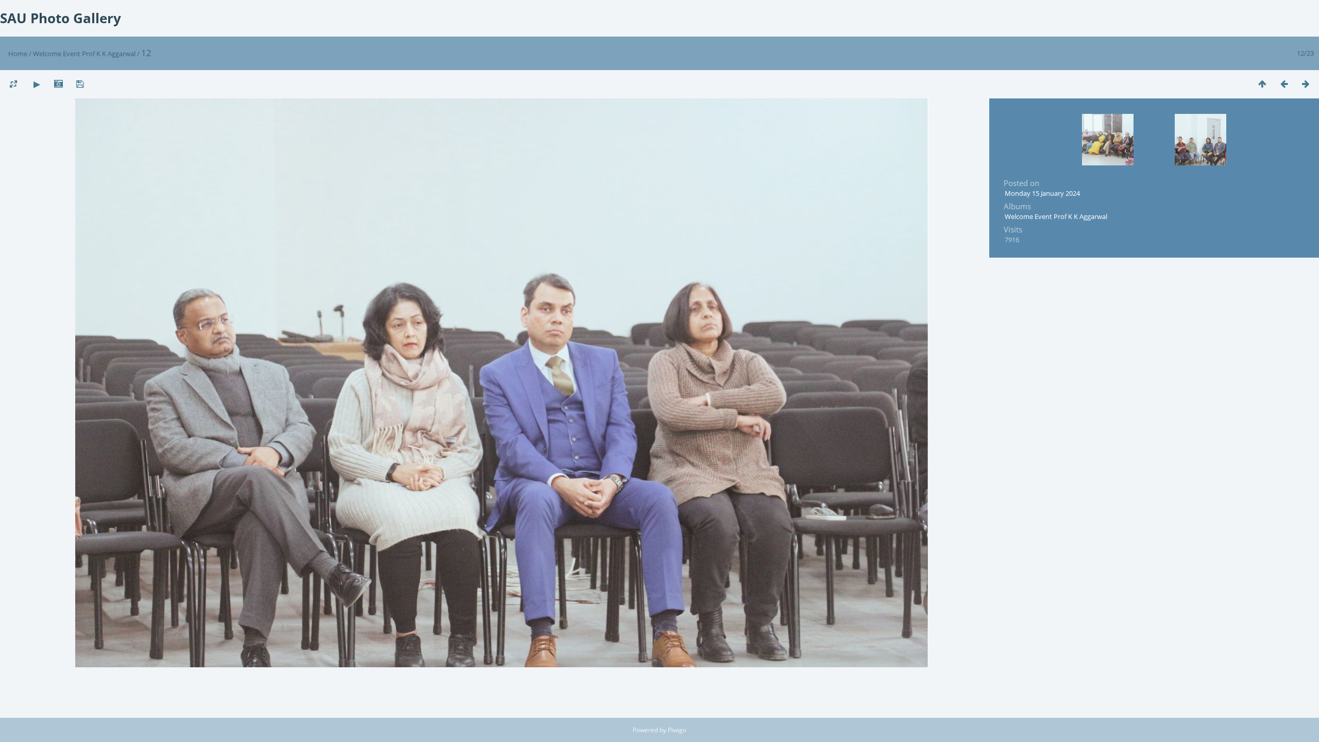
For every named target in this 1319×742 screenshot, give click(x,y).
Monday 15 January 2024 (1042, 193)
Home (17, 53)
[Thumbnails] (1262, 84)
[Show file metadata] (58, 84)
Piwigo (677, 730)
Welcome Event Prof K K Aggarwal (84, 53)
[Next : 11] (1305, 84)
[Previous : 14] (1284, 84)
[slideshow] (36, 84)
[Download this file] (80, 84)
